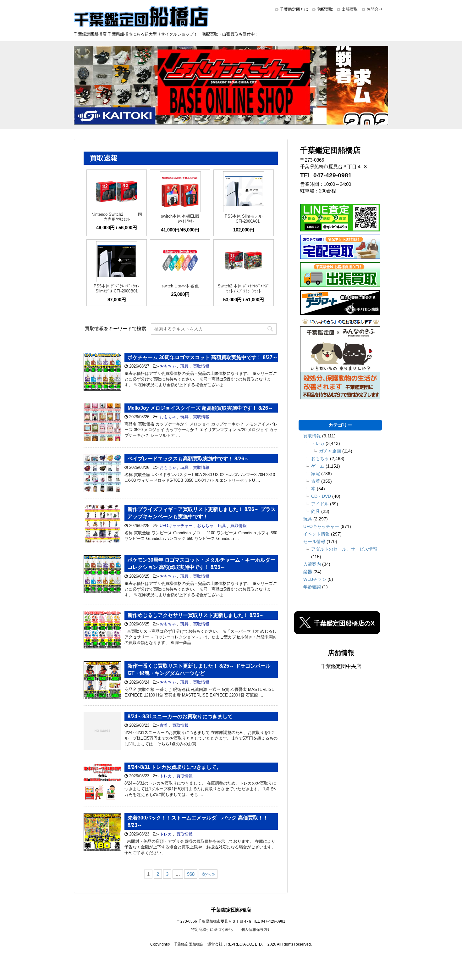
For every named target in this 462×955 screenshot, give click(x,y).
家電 (315, 473)
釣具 (315, 511)
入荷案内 (312, 564)
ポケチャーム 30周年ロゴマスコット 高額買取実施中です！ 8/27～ (203, 357)
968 (191, 874)
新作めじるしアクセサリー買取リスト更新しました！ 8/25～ (196, 615)
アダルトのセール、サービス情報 (344, 549)
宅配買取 (325, 9)
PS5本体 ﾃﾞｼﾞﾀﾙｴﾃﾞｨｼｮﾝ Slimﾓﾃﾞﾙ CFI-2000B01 (117, 288)
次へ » (208, 874)
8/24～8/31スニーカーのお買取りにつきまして (180, 716)
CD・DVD (321, 496)
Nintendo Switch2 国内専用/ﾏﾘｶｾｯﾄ (116, 217)
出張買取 (350, 9)
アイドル (320, 503)
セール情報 (314, 541)
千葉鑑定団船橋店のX (344, 623)
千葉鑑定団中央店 (341, 666)
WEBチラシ (314, 579)
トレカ (166, 776)
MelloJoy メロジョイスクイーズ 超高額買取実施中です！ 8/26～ (200, 408)
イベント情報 (316, 533)
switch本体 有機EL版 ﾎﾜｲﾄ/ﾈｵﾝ (180, 219)
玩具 (184, 366)
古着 (164, 725)
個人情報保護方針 (256, 929)
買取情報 (201, 366)
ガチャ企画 (330, 450)
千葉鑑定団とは (294, 9)
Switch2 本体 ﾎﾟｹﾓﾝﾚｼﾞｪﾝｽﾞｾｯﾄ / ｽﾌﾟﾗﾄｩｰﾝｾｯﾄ (243, 288)
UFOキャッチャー (176, 525)
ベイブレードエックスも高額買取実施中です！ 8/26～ (188, 458)
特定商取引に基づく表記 (212, 929)
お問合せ (374, 9)
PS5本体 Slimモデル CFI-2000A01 (243, 219)
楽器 (307, 571)
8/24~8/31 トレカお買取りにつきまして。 (175, 767)
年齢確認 (312, 586)
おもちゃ (168, 366)
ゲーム (317, 466)
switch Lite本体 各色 (180, 286)
